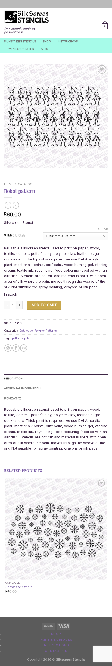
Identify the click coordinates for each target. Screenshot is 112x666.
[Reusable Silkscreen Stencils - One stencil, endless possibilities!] (26, 17)
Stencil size (14, 235)
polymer (29, 338)
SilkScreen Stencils (20, 41)
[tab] (56, 379)
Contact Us (56, 651)
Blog (44, 49)
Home (8, 184)
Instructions (68, 41)
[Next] (20, 172)
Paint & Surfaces (21, 49)
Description (13, 378)
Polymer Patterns (45, 330)
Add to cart (44, 305)
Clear (103, 229)
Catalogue (27, 184)
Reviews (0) (12, 398)
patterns (17, 338)
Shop (47, 41)
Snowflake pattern (18, 587)
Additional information (22, 388)
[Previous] (8, 172)
